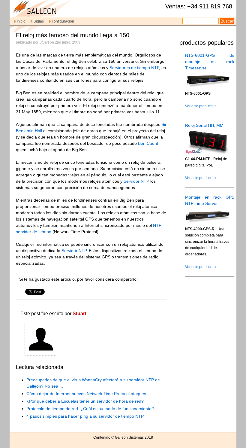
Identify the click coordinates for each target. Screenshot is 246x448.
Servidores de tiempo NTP (134, 67)
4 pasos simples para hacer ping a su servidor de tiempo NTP (85, 416)
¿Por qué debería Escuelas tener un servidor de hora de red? (85, 401)
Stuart (79, 313)
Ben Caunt (148, 143)
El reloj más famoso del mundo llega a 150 (72, 35)
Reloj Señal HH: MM (204, 125)
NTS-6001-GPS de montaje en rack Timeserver (209, 61)
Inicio (21, 21)
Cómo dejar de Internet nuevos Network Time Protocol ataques (86, 393)
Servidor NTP (136, 181)
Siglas (39, 21)
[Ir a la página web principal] (46, 14)
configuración (63, 21)
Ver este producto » (201, 106)
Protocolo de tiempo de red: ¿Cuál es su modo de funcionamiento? (90, 408)
